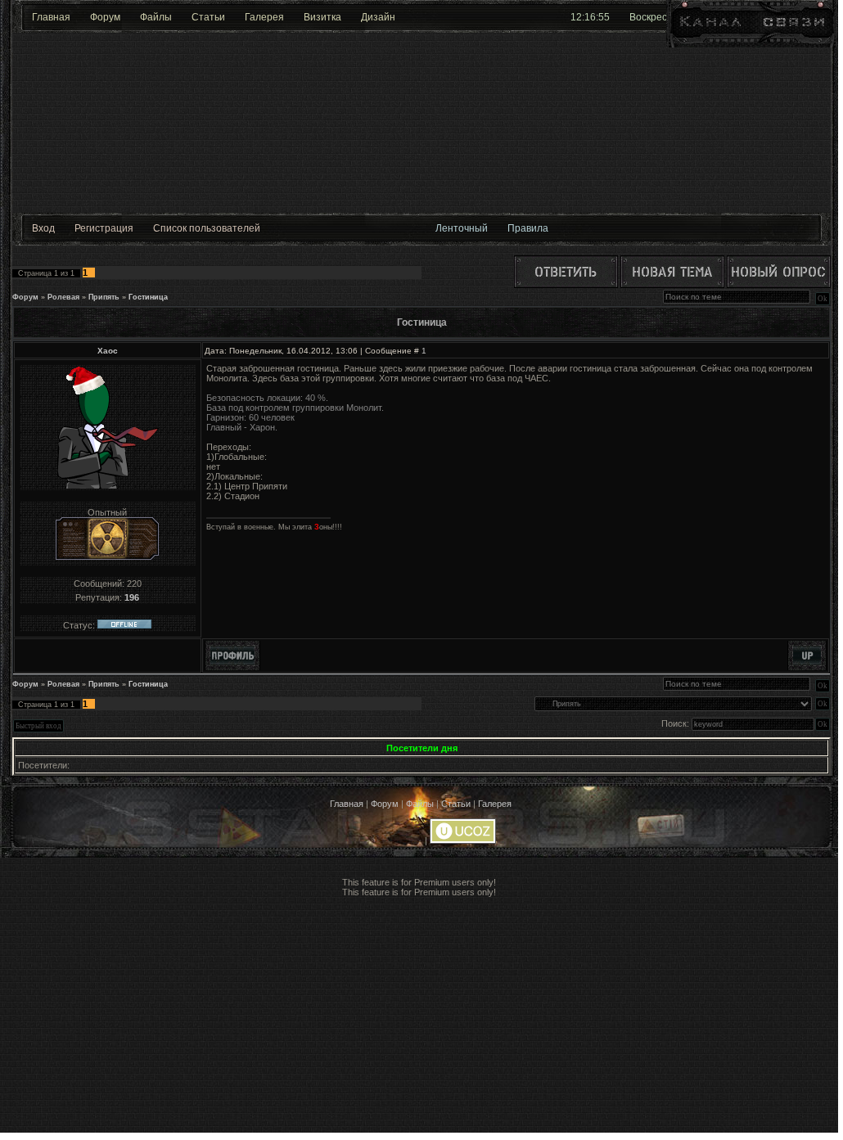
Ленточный (461, 228)
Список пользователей (206, 228)
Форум (105, 17)
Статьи (208, 17)
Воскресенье (659, 17)
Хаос (107, 350)
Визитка (322, 17)
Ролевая (63, 297)
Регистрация (103, 228)
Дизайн (378, 17)
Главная (51, 17)
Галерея (264, 17)
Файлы (156, 17)
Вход (43, 228)
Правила (527, 228)
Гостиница (148, 297)
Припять (103, 297)
